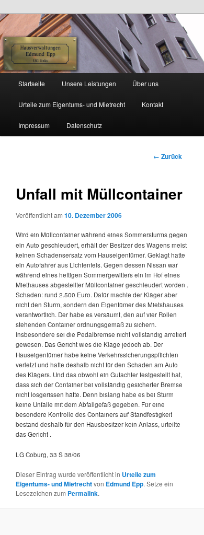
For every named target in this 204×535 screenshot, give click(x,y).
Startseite (31, 83)
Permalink (82, 493)
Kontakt (152, 104)
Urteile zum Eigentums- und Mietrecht (71, 104)
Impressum (34, 125)
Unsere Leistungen (89, 83)
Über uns (145, 83)
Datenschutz (84, 125)
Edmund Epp (124, 484)
